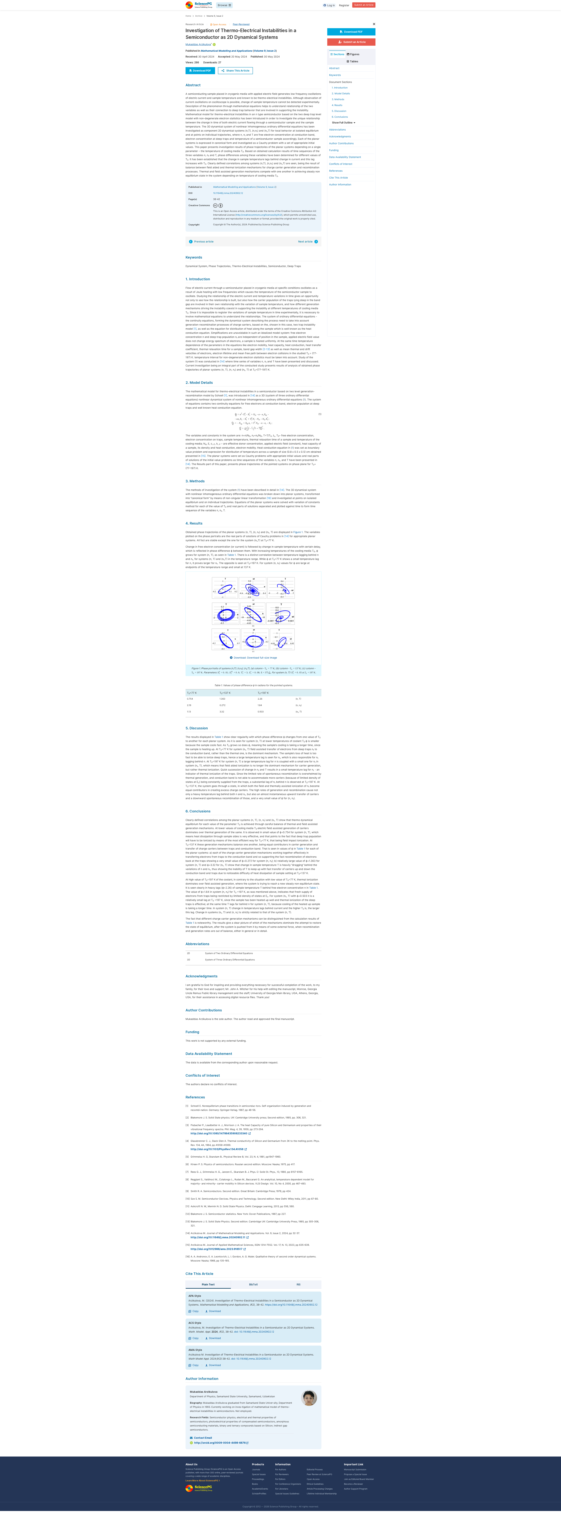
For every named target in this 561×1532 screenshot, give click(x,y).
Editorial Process (315, 1469)
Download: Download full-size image (255, 657)
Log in (331, 5)
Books (255, 1484)
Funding (333, 150)
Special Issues (259, 1474)
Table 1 (231, 554)
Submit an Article (363, 5)
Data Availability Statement (345, 157)
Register (344, 5)
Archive (198, 16)
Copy (196, 1311)
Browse (222, 5)
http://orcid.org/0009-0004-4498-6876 (220, 1442)
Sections (339, 54)
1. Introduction (340, 87)
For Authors (280, 1469)
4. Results (337, 105)
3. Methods (338, 99)
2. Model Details (341, 93)
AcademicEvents (260, 1489)
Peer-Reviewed (241, 24)
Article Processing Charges (320, 1489)
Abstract (334, 68)
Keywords (335, 75)
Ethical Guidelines (315, 1484)
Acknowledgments (340, 136)
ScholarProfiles (259, 1493)
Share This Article (237, 70)
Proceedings (258, 1479)
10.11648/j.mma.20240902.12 (228, 193)
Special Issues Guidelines (287, 1493)
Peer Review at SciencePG (319, 1474)
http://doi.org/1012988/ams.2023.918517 (217, 1249)
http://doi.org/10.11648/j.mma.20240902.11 (218, 1237)
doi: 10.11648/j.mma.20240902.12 (254, 1331)
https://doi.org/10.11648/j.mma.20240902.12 (291, 1304)
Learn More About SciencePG (202, 1480)
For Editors (280, 1479)
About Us (191, 1464)
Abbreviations (337, 129)
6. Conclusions (340, 116)
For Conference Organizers (288, 1484)
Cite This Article (338, 177)
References (336, 170)
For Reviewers (282, 1474)
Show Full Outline (342, 122)
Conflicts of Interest (340, 163)
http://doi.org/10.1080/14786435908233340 (219, 1133)
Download (215, 1311)
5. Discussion (339, 111)
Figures (354, 54)
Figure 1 (298, 532)
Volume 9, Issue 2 (214, 16)
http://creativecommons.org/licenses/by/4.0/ (259, 215)
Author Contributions (341, 143)
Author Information (340, 184)
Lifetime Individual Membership (322, 1493)
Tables (354, 61)
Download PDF (202, 70)
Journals (256, 1469)
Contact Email (203, 1437)
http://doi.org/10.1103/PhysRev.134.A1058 (217, 1149)
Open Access (313, 1479)
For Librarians (281, 1489)
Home (188, 16)
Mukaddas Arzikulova (198, 44)
